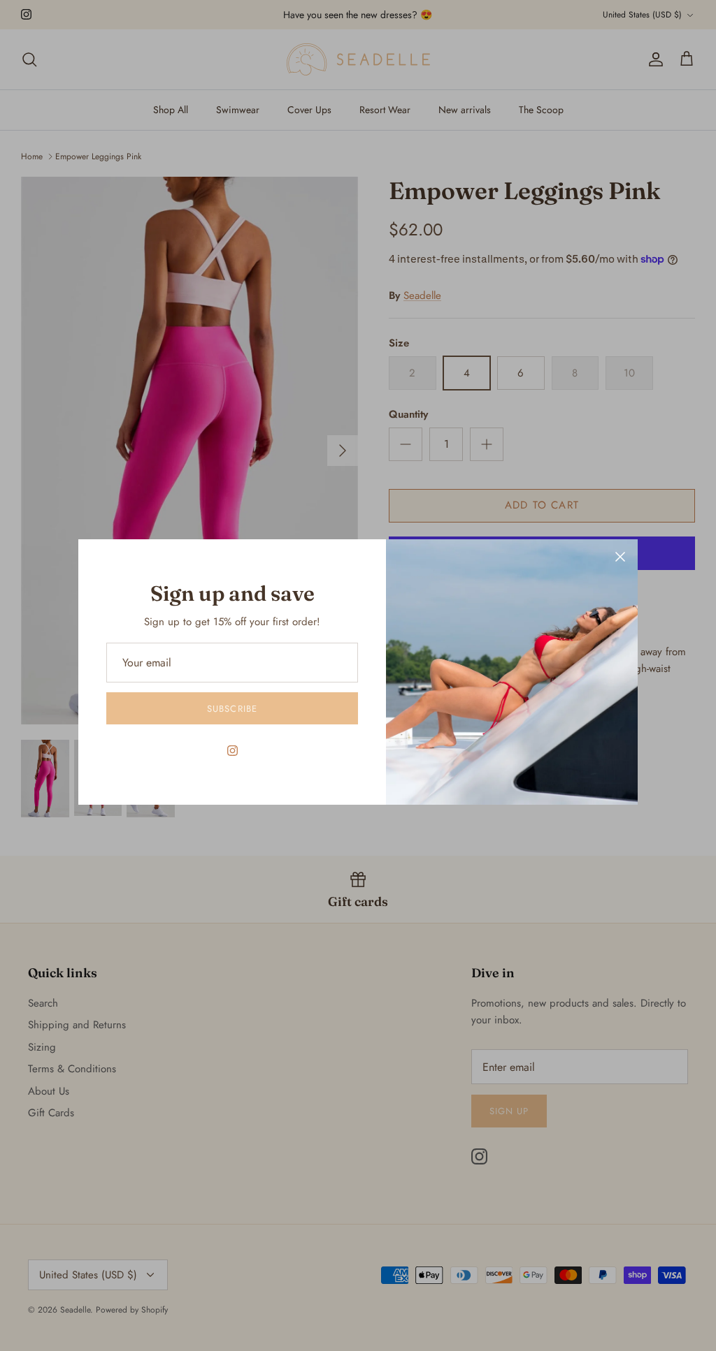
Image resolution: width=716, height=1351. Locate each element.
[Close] (620, 556)
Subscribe (232, 708)
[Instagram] (232, 750)
